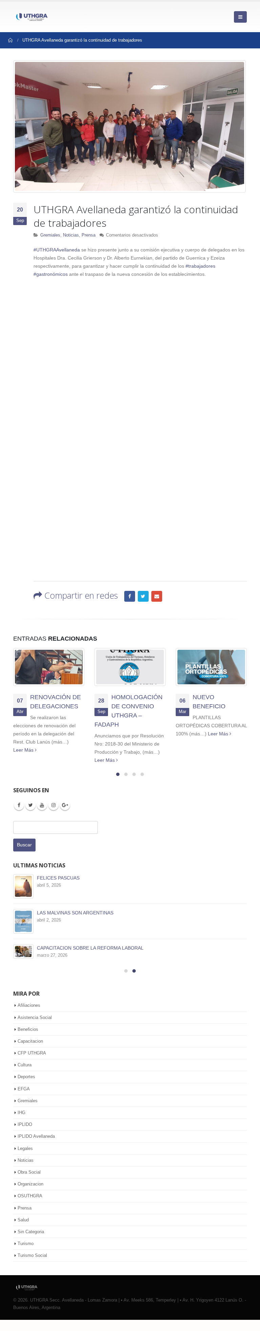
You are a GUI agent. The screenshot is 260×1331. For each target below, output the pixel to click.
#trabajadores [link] (200, 266)
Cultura (24, 1076)
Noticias (71, 235)
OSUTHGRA (30, 1207)
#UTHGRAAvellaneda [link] (57, 249)
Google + (65, 805)
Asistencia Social (35, 1028)
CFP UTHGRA (32, 1064)
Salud (23, 1230)
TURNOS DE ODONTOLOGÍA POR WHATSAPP (88, 878)
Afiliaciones (29, 1016)
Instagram (53, 805)
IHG (21, 1123)
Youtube (42, 805)
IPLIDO (25, 1135)
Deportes (26, 1087)
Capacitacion (30, 1052)
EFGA (24, 1099)
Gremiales (50, 235)
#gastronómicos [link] (51, 274)
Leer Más (24, 760)
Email (156, 596)
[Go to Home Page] (10, 40)
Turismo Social (32, 1266)
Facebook (129, 596)
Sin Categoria (31, 1242)
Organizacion (30, 1195)
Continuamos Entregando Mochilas (211, 706)
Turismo (26, 1254)
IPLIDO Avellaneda (36, 1147)
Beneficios (28, 1040)
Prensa (88, 235)
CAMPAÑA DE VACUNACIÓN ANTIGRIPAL (82, 912)
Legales (25, 1159)
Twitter (143, 596)
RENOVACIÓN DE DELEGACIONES (75, 948)
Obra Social (29, 1183)
